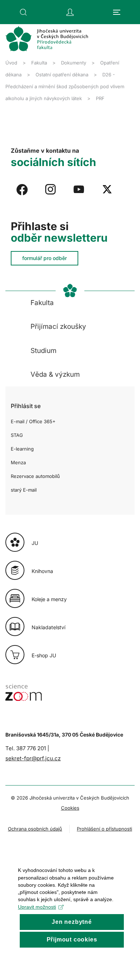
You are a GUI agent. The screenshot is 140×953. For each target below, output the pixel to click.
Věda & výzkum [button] (55, 374)
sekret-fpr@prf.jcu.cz (33, 758)
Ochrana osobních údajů (35, 829)
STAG (17, 435)
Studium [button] (43, 350)
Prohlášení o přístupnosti (104, 829)
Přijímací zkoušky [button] (58, 326)
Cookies (70, 808)
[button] (23, 12)
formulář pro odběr (44, 258)
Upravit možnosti (37, 907)
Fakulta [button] (42, 303)
